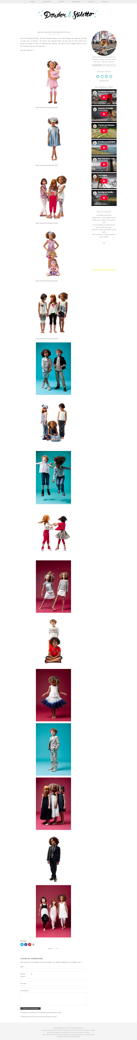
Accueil (32, 1)
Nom (22, 967)
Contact (91, 1)
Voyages (105, 1)
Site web (23, 983)
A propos (61, 1)
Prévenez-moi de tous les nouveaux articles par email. (39, 1016)
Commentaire (24, 990)
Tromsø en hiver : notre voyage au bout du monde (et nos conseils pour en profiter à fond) (104, 220)
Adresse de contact (26, 975)
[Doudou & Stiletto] (68, 15)
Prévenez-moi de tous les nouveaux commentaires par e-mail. (42, 1012)
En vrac (56, 948)
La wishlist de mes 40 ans (104, 215)
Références (76, 1)
